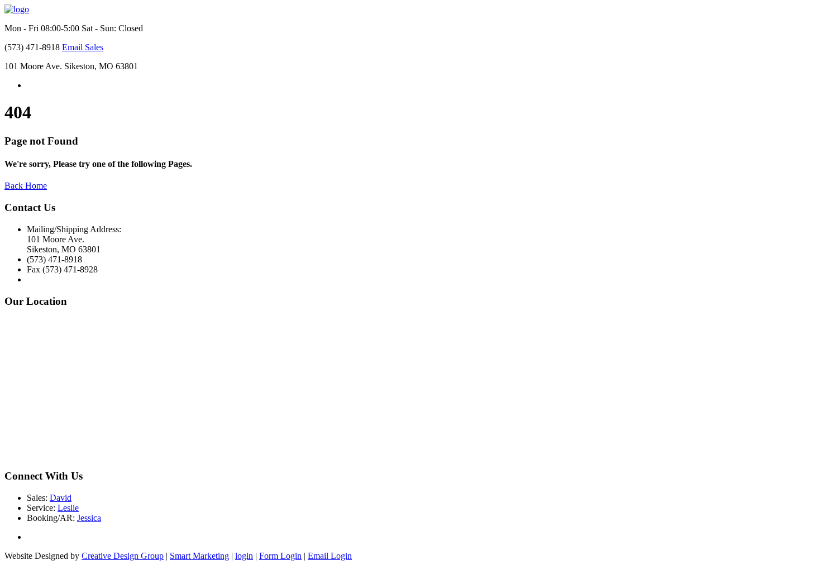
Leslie (68, 507)
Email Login (330, 556)
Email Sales (82, 47)
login (244, 556)
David (60, 497)
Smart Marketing (199, 556)
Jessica (89, 518)
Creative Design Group (123, 556)
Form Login (280, 556)
